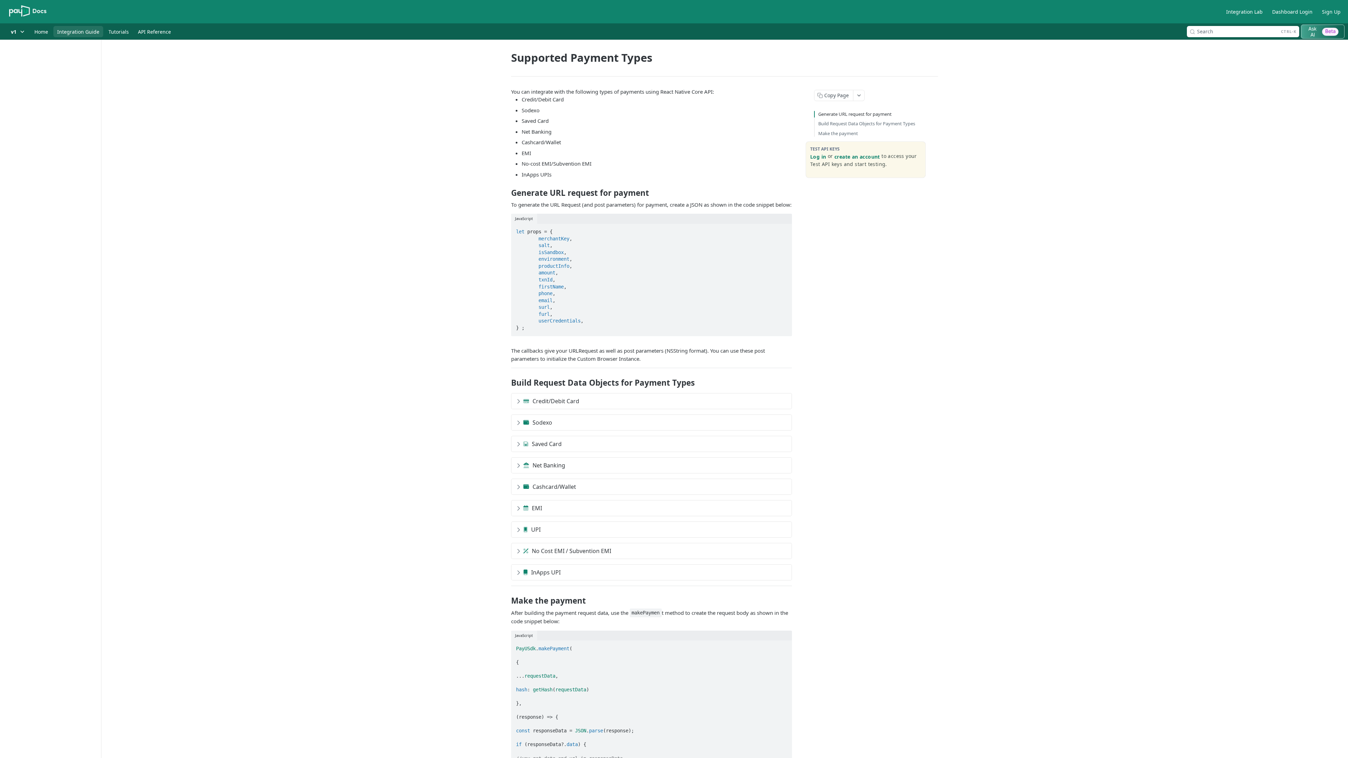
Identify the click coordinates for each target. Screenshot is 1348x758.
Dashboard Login (1292, 11)
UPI (536, 529)
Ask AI (1322, 32)
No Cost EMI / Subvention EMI (571, 551)
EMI (537, 508)
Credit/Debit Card (556, 401)
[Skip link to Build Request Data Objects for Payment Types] (506, 383)
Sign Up (1331, 11)
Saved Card (547, 444)
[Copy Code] (783, 229)
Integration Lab (1244, 11)
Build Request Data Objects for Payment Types (866, 123)
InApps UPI (546, 572)
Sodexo (542, 422)
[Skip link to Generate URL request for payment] (506, 193)
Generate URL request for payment (855, 114)
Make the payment (838, 133)
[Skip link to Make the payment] (506, 600)
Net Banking (549, 465)
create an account (857, 156)
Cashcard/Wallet (554, 487)
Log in (818, 156)
